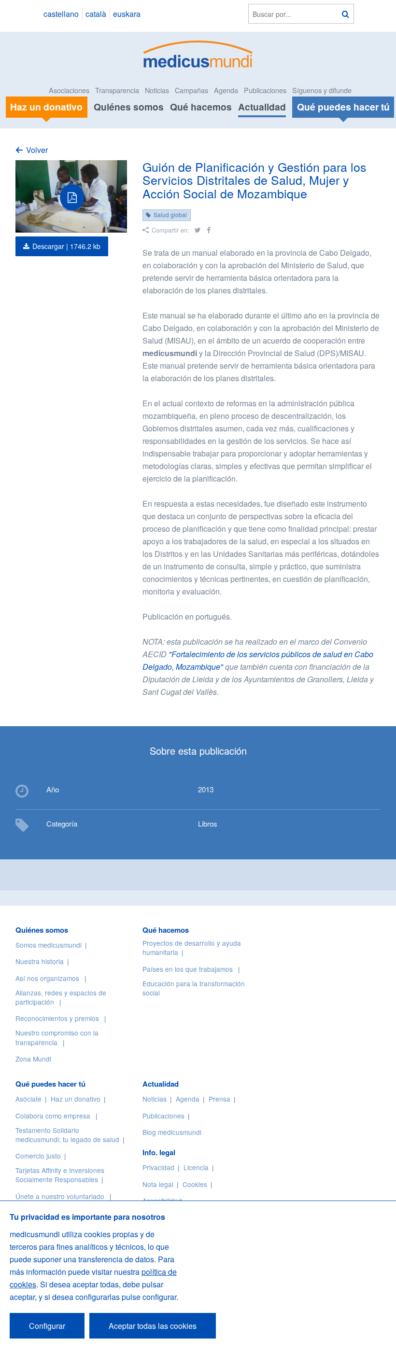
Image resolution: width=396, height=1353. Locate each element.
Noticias (157, 90)
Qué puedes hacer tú (50, 1083)
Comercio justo (38, 1155)
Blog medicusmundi (171, 1132)
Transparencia (117, 90)
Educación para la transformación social (193, 988)
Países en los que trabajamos (187, 969)
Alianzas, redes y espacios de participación (60, 997)
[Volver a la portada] (198, 52)
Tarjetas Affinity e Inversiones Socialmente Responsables (59, 1174)
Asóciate (28, 1099)
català (95, 13)
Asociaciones (69, 90)
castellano (61, 13)
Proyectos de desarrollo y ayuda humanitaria (191, 947)
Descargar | (66, 246)
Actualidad (262, 106)
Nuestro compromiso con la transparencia (57, 1037)
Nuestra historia (39, 961)
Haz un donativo (75, 1099)
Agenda (226, 90)
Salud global (170, 214)
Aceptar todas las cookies (153, 1325)
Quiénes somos (129, 106)
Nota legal (157, 1184)
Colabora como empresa (52, 1115)
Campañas (191, 90)
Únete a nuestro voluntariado (59, 1196)
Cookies (195, 1184)
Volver (37, 149)
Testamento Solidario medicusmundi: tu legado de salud (67, 1134)
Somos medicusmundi (48, 945)
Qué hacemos (201, 106)
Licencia (196, 1167)
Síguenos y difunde (322, 90)
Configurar (47, 1325)
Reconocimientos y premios (57, 1018)
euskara (127, 13)
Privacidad (158, 1167)
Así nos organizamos (47, 978)
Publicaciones (265, 90)
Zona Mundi (33, 1058)
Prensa (219, 1099)
